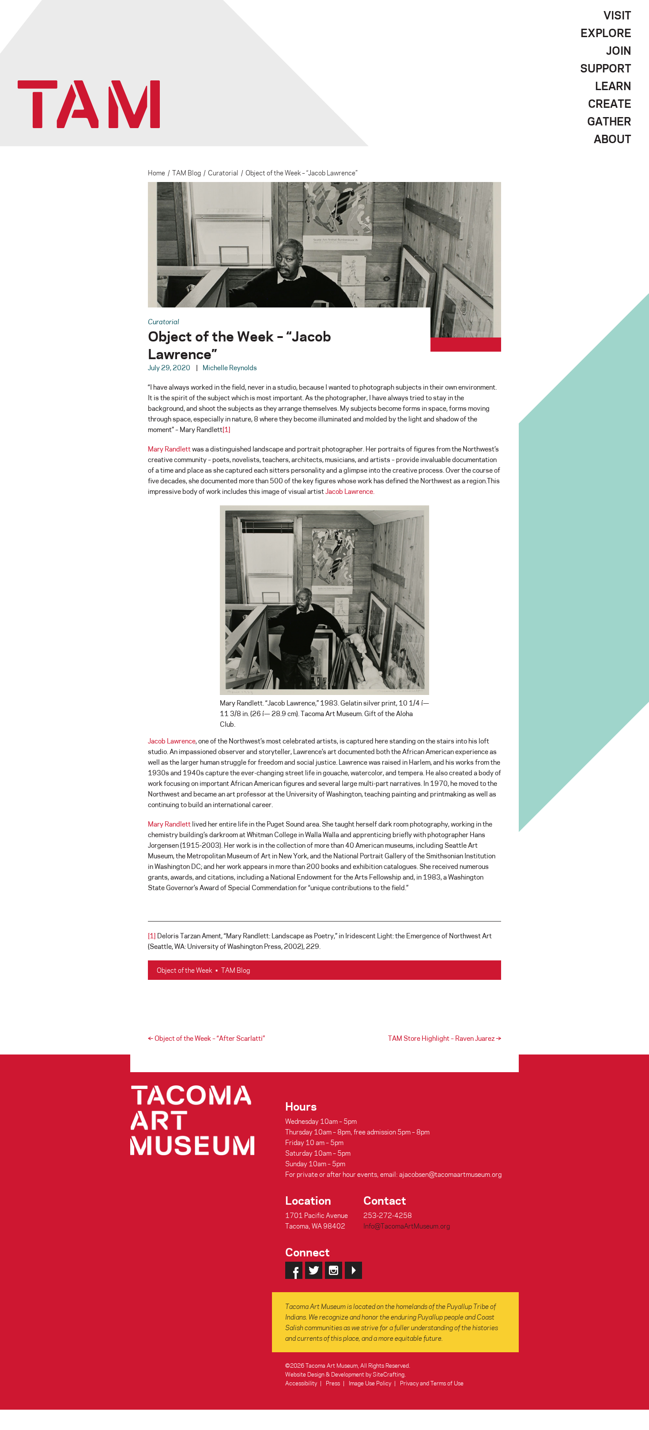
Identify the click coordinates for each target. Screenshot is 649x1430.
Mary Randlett (169, 448)
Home (156, 172)
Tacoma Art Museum (89, 104)
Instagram (333, 1270)
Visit (617, 15)
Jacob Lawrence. (349, 491)
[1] (226, 429)
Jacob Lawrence (172, 740)
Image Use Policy (370, 1383)
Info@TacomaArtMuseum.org (406, 1225)
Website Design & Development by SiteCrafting (344, 1374)
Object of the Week (184, 970)
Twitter (313, 1270)
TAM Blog (186, 172)
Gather (609, 121)
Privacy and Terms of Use (432, 1383)
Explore (606, 33)
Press (333, 1383)
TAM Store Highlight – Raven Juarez (444, 1038)
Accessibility (301, 1383)
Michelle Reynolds (230, 367)
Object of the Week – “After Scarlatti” (206, 1038)
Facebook (293, 1270)
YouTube (353, 1270)
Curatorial (223, 172)
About (612, 139)
